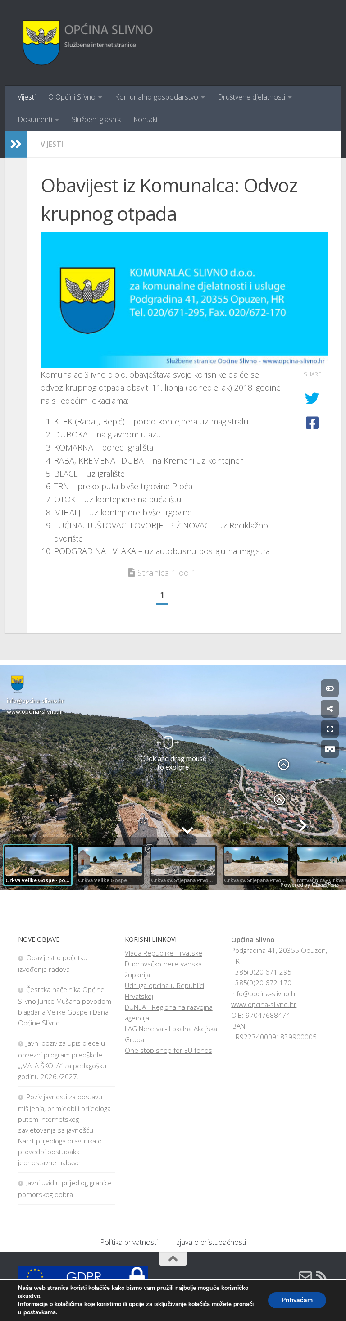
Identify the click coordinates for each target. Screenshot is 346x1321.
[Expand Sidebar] (16, 144)
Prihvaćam (297, 1300)
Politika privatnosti (129, 1242)
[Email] (305, 1276)
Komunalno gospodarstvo (156, 97)
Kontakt (145, 119)
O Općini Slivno (72, 97)
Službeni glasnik (96, 119)
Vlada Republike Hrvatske (163, 952)
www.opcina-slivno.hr (263, 1004)
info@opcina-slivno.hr (264, 993)
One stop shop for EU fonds (168, 1050)
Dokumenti (35, 119)
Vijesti (27, 97)
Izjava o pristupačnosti (210, 1242)
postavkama (39, 1312)
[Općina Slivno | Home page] (86, 43)
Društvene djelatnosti (251, 97)
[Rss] (321, 1276)
